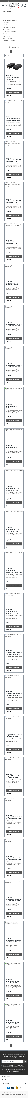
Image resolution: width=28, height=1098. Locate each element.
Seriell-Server (6, 29)
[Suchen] (5, 5)
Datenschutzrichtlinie (15, 1071)
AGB (12, 1066)
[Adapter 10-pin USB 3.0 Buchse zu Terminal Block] (14, 271)
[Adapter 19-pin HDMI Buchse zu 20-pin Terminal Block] (14, 477)
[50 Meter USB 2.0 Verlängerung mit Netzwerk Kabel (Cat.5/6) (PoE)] (14, 230)
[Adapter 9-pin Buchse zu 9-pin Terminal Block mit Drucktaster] (14, 928)
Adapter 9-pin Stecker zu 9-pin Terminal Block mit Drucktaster (14, 1023)
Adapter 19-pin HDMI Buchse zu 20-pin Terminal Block (12, 489)
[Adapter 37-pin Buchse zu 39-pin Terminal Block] (14, 723)
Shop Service (5, 1079)
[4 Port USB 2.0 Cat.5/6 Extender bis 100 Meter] (14, 107)
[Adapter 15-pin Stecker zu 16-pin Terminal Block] (14, 353)
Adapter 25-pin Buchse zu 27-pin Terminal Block (14, 653)
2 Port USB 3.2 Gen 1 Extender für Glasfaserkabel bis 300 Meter (13, 78)
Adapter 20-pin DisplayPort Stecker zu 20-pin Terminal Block (13, 571)
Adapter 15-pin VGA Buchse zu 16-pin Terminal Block (12, 407)
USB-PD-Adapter (7, 36)
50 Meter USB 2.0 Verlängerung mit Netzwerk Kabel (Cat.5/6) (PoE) (13, 242)
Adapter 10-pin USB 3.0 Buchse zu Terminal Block (13, 284)
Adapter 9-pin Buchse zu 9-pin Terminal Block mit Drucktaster (14, 941)
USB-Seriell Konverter (9, 27)
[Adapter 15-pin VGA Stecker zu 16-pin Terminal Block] (14, 436)
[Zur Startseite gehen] (14, 6)
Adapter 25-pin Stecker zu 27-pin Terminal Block (14, 694)
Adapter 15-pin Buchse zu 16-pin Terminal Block (14, 325)
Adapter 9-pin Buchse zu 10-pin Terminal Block (14, 899)
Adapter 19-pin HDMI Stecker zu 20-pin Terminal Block (12, 530)
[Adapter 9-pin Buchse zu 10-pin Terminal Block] (14, 887)
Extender (5, 34)
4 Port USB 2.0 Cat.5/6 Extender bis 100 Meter (13, 119)
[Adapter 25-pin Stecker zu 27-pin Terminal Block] (14, 682)
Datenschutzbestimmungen (14, 1065)
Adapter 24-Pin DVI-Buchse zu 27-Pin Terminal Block (12, 612)
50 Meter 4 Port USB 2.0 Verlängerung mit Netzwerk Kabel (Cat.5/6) (13, 160)
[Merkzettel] (19, 5)
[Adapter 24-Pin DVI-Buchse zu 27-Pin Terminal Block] (14, 600)
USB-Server (6, 22)
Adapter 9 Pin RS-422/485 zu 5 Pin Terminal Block (14, 817)
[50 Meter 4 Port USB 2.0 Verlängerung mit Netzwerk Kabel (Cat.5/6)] (14, 148)
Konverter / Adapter (10, 20)
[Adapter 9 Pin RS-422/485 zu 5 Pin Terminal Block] (14, 805)
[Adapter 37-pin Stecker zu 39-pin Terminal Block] (14, 764)
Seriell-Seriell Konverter (9, 31)
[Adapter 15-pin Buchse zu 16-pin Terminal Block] (14, 312)
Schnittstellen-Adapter (9, 40)
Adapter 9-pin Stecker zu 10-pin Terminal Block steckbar (14, 982)
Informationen (5, 1083)
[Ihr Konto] (22, 5)
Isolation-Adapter (7, 38)
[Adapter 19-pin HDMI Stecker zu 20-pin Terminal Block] (14, 518)
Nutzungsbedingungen (14, 1072)
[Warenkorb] (25, 5)
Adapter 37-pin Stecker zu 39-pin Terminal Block (14, 776)
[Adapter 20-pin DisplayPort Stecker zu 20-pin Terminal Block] (14, 559)
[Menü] (2, 5)
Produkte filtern (15, 47)
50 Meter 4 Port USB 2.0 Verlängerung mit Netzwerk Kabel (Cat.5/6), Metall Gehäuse (14, 201)
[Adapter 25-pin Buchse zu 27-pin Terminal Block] (14, 641)
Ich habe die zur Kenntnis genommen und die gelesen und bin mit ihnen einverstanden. (14, 1067)
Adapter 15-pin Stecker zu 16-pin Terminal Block (14, 366)
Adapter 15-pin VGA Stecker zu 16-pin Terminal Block (12, 448)
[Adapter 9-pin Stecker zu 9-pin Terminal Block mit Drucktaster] (14, 1010)
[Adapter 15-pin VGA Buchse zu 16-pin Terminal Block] (14, 394)
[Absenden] (25, 1061)
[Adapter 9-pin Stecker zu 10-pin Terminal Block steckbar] (14, 969)
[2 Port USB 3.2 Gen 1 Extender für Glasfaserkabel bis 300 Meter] (14, 66)
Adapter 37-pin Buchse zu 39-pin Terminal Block (14, 735)
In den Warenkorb (14, 92)
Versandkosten (5, 1094)
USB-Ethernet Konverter (9, 25)
